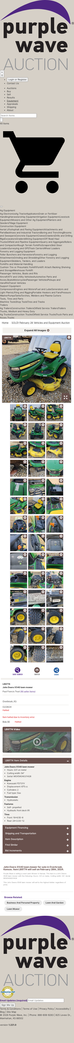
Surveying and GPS (19, 248)
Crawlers (50, 235)
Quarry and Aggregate (52, 241)
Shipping (11, 107)
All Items (4, 123)
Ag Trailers (5, 308)
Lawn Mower (13, 909)
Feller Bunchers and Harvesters (17, 254)
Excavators (10, 238)
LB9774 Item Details (16, 760)
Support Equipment (10, 286)
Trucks (10, 317)
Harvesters (15, 216)
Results (11, 97)
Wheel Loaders (52, 248)
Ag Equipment (7, 210)
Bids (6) (6, 721)
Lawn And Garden (55, 902)
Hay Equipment (29, 216)
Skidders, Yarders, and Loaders (28, 261)
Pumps (11, 295)
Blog (2, 1011)
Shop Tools (21, 301)
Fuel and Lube (43, 289)
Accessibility (62, 1008)
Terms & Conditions (10, 1008)
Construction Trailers (22, 308)
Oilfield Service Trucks (44, 314)
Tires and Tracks (36, 301)
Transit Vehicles (17, 283)
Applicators (33, 213)
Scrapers (46, 245)
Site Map (11, 1011)
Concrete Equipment (26, 235)
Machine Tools (7, 301)
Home (5, 322)
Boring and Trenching (51, 232)
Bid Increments (13, 850)
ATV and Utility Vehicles (20, 276)
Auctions (11, 88)
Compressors (7, 289)
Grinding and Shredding (26, 257)
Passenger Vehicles (37, 279)
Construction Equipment (13, 226)
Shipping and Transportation (20, 833)
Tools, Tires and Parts (11, 298)
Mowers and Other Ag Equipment (30, 220)
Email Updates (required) (13, 1000)
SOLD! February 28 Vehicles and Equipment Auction (41, 322)
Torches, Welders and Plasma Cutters (41, 295)
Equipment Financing (16, 827)
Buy (9, 91)
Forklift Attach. (44, 267)
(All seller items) (27, 691)
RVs (7, 283)
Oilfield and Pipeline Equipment (23, 241)
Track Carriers (36, 248)
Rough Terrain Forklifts (29, 245)
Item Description (14, 839)
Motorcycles (20, 279)
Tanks (18, 295)
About (10, 110)
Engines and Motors (25, 289)
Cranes (41, 235)
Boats (10, 279)
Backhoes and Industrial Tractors (23, 232)
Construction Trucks (21, 314)
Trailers (4, 305)
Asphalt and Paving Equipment (27, 229)
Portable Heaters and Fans (47, 292)
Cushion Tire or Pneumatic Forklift (18, 267)
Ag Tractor (21, 213)
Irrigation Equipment (48, 216)
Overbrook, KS (10, 701)
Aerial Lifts (5, 229)
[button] (37, 198)
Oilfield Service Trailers (46, 308)
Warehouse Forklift (23, 270)
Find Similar (11, 844)
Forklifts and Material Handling (16, 264)
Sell (9, 94)
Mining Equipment (34, 238)
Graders (20, 238)
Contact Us (13, 83)
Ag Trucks (5, 314)
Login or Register (17, 79)
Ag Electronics (7, 213)
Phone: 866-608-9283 (41, 1015)
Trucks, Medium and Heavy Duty (17, 311)
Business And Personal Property (23, 902)
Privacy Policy (46, 1008)
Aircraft (4, 276)
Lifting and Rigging (23, 292)
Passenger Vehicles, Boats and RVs (19, 273)
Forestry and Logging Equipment (17, 251)
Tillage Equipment (18, 223)
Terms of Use (30, 1008)
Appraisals (12, 103)
